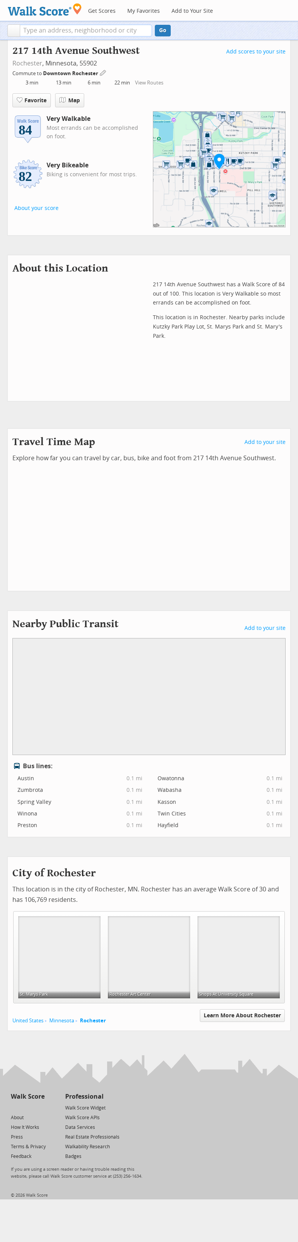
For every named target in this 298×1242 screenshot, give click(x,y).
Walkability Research (87, 1146)
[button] (13, 30)
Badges (73, 1156)
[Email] (39, 1107)
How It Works (25, 1127)
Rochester (27, 63)
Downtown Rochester (71, 73)
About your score (36, 208)
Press (17, 1137)
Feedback (21, 1156)
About (17, 1117)
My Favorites (143, 11)
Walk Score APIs (82, 1117)
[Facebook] (27, 1107)
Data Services (80, 1127)
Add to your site (265, 442)
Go (162, 30)
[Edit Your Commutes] (103, 72)
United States (27, 1021)
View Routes (149, 83)
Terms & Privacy (28, 1146)
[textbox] (86, 30)
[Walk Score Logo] (45, 9)
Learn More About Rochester (242, 1015)
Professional (84, 1096)
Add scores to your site (256, 51)
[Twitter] (15, 1107)
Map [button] (74, 100)
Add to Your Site (192, 11)
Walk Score (28, 1096)
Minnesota (61, 1021)
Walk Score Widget (85, 1108)
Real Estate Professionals (92, 1137)
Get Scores (102, 11)
